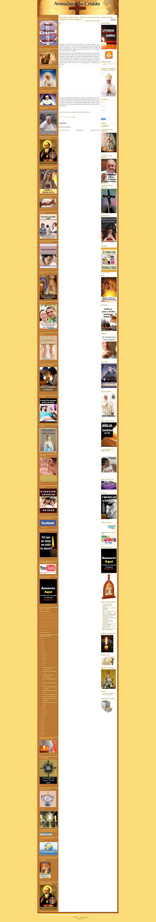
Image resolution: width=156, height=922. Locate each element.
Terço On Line (105, 606)
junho (43, 665)
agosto (43, 661)
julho (43, 663)
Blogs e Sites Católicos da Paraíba (109, 628)
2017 (42, 718)
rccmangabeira (105, 622)
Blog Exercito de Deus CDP (107, 621)
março (43, 710)
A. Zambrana (75, 917)
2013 (42, 726)
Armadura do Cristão (45, 611)
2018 (42, 716)
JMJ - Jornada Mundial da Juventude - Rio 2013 (109, 612)
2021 (42, 646)
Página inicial (79, 130)
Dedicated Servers (81, 918)
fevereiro (44, 712)
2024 (42, 640)
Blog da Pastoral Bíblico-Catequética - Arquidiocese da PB (109, 614)
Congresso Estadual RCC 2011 (108, 693)
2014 (42, 724)
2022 (42, 644)
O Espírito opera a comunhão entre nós (49, 694)
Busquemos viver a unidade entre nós (49, 696)
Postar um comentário (64, 127)
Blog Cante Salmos (106, 627)
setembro (44, 659)
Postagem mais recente (64, 130)
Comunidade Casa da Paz (107, 620)
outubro (44, 657)
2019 (42, 650)
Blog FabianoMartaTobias (107, 629)
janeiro (43, 714)
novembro (44, 655)
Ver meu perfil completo (44, 632)
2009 (42, 734)
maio (43, 706)
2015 (42, 722)
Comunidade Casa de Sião (107, 605)
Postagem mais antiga (95, 130)
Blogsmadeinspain (84, 917)
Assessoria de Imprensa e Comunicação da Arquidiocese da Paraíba (74, 112)
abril (43, 708)
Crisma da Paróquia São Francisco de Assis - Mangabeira (109, 624)
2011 (42, 730)
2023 (42, 642)
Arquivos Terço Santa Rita (107, 694)
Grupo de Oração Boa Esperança (109, 626)
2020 (42, 648)
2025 (42, 638)
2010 (42, 732)
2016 (42, 720)
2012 (42, 728)
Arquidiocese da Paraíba (107, 604)
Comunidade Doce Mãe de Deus (108, 615)
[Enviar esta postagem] (73, 117)
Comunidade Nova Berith (107, 616)
